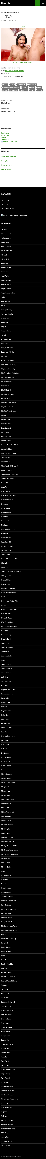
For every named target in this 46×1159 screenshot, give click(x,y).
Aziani (3, 335)
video (40, 90)
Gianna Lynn (5, 555)
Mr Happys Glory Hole (9, 854)
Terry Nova (5, 1082)
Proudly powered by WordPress (11, 1156)
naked (25, 87)
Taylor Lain (5, 1065)
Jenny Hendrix (6, 668)
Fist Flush (4, 533)
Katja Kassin (5, 702)
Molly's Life (5, 829)
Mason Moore (6, 791)
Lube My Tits (5, 761)
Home (7, 200)
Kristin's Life (5, 723)
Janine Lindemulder (8, 647)
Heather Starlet (6, 584)
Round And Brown (8, 977)
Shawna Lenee (6, 1019)
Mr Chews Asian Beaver (10, 12)
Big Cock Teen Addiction (10, 373)
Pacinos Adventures (8, 901)
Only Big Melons (7, 896)
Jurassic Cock (6, 681)
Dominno (4, 504)
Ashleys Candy (6, 310)
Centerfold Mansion (8, 157)
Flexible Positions (7, 538)
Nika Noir (4, 880)
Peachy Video (6, 169)
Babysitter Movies (7, 352)
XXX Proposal (6, 1133)
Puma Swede (5, 951)
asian (13, 84)
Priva (32, 90)
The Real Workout (7, 1091)
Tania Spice (5, 1057)
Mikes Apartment (7, 812)
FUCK (14, 20)
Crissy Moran (6, 483)
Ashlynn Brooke (7, 314)
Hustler (4, 605)
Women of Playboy (8, 1129)
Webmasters (9, 208)
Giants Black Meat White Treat (12, 559)
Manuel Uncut (6, 774)
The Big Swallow (7, 1086)
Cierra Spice (5, 462)
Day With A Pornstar (9, 495)
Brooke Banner (6, 441)
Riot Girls (4, 968)
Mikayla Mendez (7, 808)
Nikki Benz (5, 884)
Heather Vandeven (8, 588)
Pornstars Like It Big (8, 939)
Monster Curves (7, 837)
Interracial (32, 84)
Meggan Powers (7, 795)
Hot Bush (4, 597)
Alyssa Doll (5, 255)
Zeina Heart (5, 1145)
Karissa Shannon (7, 694)
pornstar (24, 90)
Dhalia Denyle (7, 101)
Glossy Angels (6, 576)
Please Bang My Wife (9, 930)
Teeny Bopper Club (8, 1069)
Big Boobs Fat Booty (8, 365)
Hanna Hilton (6, 580)
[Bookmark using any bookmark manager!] (14, 215)
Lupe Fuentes (6, 766)
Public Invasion (6, 947)
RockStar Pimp (6, 972)
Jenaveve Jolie (6, 656)
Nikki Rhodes (6, 888)
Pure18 (4, 956)
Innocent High (6, 635)
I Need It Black (6, 618)
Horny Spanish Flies (8, 593)
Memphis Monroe (7, 799)
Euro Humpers (6, 508)
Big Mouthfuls (6, 381)
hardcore (21, 84)
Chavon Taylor (6, 457)
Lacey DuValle (6, 728)
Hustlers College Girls (9, 609)
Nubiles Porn (6, 892)
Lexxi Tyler (5, 744)
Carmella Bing (6, 449)
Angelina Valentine (8, 293)
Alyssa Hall (5, 259)
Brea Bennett (6, 428)
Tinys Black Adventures (9, 1099)
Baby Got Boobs (7, 348)
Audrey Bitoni (6, 322)
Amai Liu (4, 263)
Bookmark (5, 133)
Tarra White (5, 1061)
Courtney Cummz (7, 479)
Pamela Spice (6, 905)
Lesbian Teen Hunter (8, 736)
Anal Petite (5, 276)
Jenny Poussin (6, 673)
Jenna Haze (5, 660)
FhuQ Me (5, 3)
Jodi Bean (4, 677)
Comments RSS (6, 139)
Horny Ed (4, 161)
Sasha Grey (5, 994)
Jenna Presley (6, 664)
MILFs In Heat (6, 820)
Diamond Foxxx (7, 500)
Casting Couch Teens (8, 453)
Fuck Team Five (6, 542)
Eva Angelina (6, 512)
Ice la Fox (4, 630)
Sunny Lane (5, 1048)
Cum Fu (4, 487)
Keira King (5, 715)
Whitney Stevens (7, 1124)
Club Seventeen (7, 470)
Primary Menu (43, 3)
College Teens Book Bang (10, 474)
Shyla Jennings (6, 1027)
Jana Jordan (5, 643)
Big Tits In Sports (7, 407)
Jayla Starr (5, 652)
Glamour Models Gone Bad (11, 571)
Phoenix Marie (6, 918)
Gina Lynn (4, 567)
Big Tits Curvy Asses (8, 403)
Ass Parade (5, 318)
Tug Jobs (4, 1112)
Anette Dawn (6, 284)
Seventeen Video (7, 1010)
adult (5, 84)
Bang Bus (4, 356)
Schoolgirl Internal (8, 1002)
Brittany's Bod (6, 436)
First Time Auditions (8, 529)
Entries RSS (5, 135)
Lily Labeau (5, 753)
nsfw (32, 87)
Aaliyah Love (5, 238)
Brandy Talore (6, 424)
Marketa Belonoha (8, 110)
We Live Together (7, 1120)
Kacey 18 (4, 685)
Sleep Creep (5, 1036)
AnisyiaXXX (5, 301)
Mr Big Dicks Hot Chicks (10, 846)
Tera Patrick (5, 1078)
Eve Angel (4, 517)
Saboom (4, 985)
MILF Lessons (6, 816)
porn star (13, 90)
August (3, 327)
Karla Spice (5, 698)
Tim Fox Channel (7, 1095)
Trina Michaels (6, 1107)
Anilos (3, 297)
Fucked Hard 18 (7, 546)
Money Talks (5, 833)
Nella (3, 871)
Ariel (3, 305)
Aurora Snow (6, 331)
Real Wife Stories (7, 960)
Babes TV (4, 343)
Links (6, 204)
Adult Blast (5, 242)
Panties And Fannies (8, 909)
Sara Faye (4, 989)
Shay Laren (5, 1023)
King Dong (5, 719)
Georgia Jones (6, 550)
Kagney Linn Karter (8, 690)
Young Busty (5, 1137)
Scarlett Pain (5, 998)
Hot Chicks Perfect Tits (9, 601)
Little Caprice (6, 757)
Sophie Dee (5, 1040)
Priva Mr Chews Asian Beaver (23, 44)
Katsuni (4, 706)
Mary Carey (5, 787)
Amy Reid (4, 272)
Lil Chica (4, 749)
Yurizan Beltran (7, 1141)
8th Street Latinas (7, 234)
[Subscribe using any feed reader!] (10, 141)
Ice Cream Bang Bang (9, 626)
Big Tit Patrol (6, 390)
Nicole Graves (6, 875)
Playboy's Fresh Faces (9, 926)
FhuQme (4, 525)
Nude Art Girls (6, 165)
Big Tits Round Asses (8, 411)
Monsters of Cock (7, 842)
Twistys (4, 1116)
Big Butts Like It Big (8, 369)
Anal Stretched (6, 280)
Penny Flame (6, 913)
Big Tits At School (7, 394)
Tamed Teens (5, 1053)
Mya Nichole (5, 867)
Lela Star (4, 732)
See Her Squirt (6, 1006)
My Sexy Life (5, 858)
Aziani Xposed (6, 339)
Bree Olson (5, 432)
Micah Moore (6, 804)
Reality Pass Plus (7, 964)
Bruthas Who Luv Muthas (10, 445)
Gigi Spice (4, 563)
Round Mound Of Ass (9, 981)
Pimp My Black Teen (8, 922)
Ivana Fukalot (6, 639)
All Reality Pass (6, 251)
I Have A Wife (6, 614)
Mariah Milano (6, 778)
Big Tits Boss (5, 398)
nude (39, 87)
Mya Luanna (5, 863)
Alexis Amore (6, 246)
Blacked (4, 415)
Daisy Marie (5, 491)
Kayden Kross (6, 711)
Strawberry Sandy (7, 1044)
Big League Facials (7, 377)
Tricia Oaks (5, 1103)
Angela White (6, 289)
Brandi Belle (5, 419)
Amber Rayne (6, 267)
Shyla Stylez (5, 1031)
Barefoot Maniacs (7, 360)
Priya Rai (4, 943)
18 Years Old (5, 230)
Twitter (3, 137)
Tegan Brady (5, 1074)
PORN (5, 90)
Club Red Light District (9, 466)
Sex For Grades (6, 1015)
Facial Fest (5, 521)
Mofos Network (7, 825)
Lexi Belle (4, 740)
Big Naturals (5, 386)
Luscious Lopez (6, 770)
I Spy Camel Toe (7, 622)
